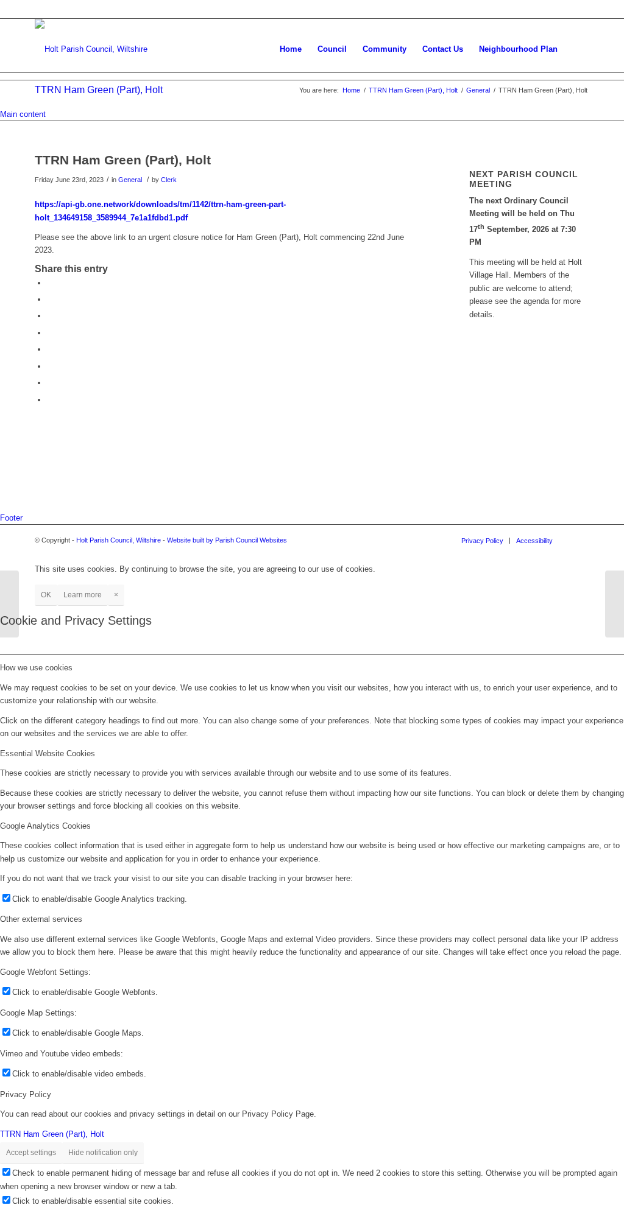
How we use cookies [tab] (36, 667)
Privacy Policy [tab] (25, 1094)
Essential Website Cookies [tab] (47, 753)
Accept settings (31, 1152)
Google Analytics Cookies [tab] (45, 825)
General (478, 90)
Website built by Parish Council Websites (227, 540)
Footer (11, 517)
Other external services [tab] (41, 919)
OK (46, 595)
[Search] (577, 49)
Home (351, 90)
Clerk (169, 179)
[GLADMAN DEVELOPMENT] (9, 604)
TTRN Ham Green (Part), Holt (99, 90)
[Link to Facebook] (580, 540)
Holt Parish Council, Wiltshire (118, 540)
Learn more (82, 595)
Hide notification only (103, 1152)
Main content (23, 114)
